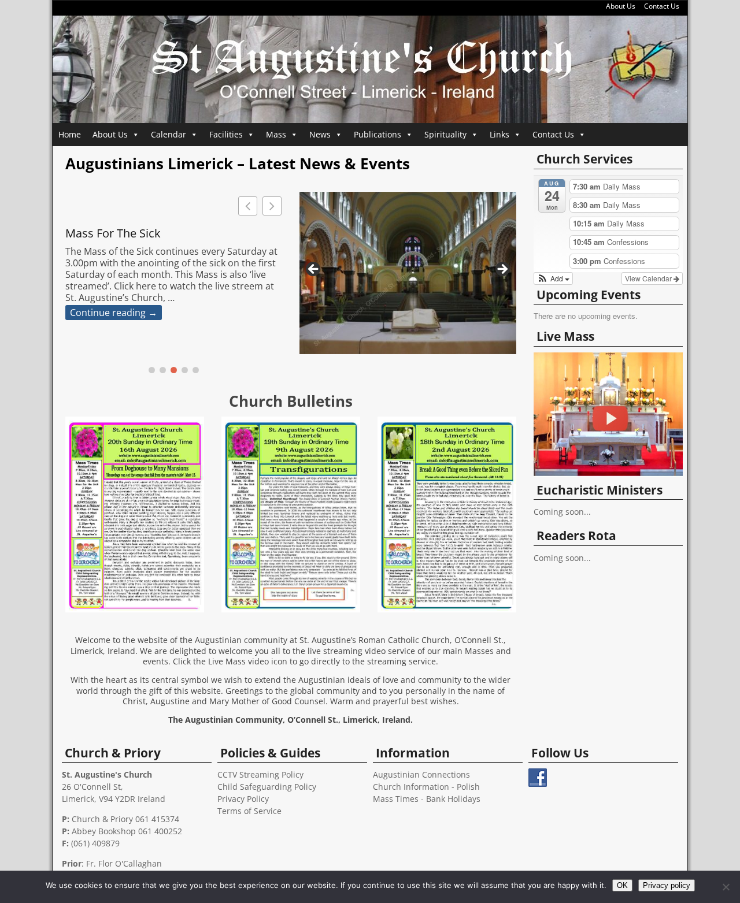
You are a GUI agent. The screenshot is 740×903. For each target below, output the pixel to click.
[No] (725, 887)
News (320, 134)
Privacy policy (666, 885)
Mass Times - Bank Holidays (426, 798)
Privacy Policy (243, 798)
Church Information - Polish (426, 786)
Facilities (226, 134)
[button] (272, 205)
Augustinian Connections (421, 774)
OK (622, 885)
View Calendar (649, 278)
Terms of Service (249, 810)
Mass (276, 134)
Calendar (168, 134)
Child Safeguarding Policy (266, 786)
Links (499, 134)
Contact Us (661, 6)
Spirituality (445, 134)
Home (69, 134)
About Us (620, 6)
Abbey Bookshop (104, 831)
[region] (407, 273)
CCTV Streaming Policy (260, 774)
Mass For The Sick (113, 233)
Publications (377, 134)
